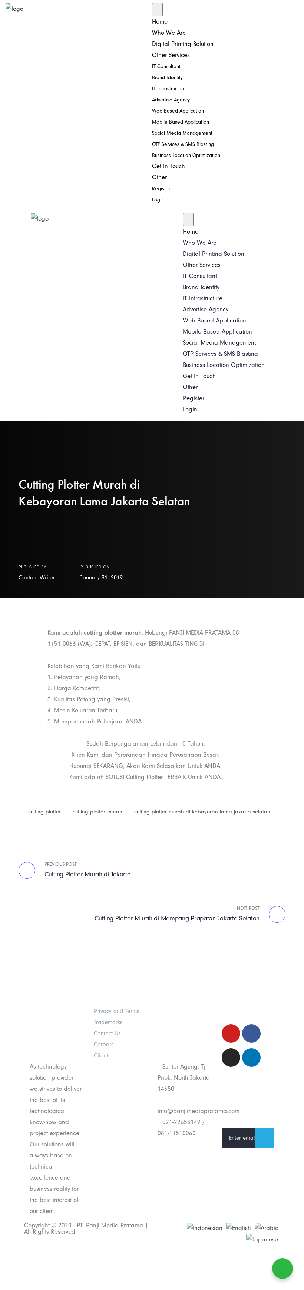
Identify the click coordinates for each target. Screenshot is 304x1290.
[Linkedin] (251, 1057)
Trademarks (108, 1022)
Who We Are (169, 32)
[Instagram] (231, 1057)
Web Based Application (178, 111)
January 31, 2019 (101, 577)
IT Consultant (166, 66)
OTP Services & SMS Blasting (183, 144)
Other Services (171, 55)
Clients (102, 1055)
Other (159, 177)
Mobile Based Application (180, 122)
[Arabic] (266, 1227)
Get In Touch (168, 166)
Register (161, 189)
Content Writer (37, 577)
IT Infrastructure (169, 89)
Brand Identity (167, 77)
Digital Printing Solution (183, 43)
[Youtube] (231, 1033)
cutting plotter (44, 812)
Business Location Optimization (186, 155)
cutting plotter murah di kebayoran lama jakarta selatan (202, 812)
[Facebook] (251, 1033)
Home (160, 21)
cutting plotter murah (97, 812)
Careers (104, 1044)
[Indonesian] (204, 1227)
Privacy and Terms (116, 1011)
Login (158, 200)
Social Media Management (182, 133)
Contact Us (107, 1033)
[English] (238, 1227)
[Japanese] (262, 1239)
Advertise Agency (171, 100)
